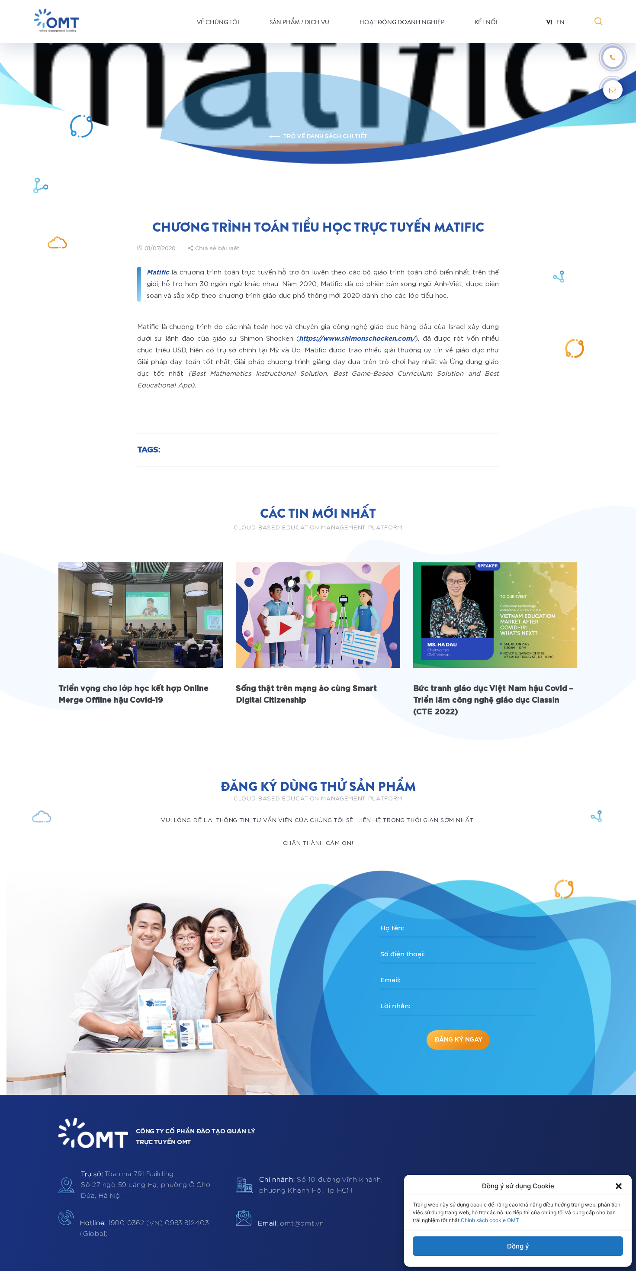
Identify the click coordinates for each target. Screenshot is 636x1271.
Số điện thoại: (402, 954)
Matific (158, 272)
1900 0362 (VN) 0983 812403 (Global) (144, 1228)
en (560, 22)
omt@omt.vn (291, 1223)
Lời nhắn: (395, 1006)
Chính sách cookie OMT (490, 1220)
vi (549, 22)
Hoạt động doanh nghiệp (402, 22)
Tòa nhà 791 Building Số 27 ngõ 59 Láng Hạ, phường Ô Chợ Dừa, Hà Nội (146, 1185)
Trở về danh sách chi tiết (325, 136)
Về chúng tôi (218, 22)
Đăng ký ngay (458, 1040)
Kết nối (486, 22)
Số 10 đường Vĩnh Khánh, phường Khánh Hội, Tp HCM (321, 1185)
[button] (618, 1186)
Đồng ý (518, 1246)
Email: (390, 980)
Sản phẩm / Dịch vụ (299, 22)
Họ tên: (392, 928)
